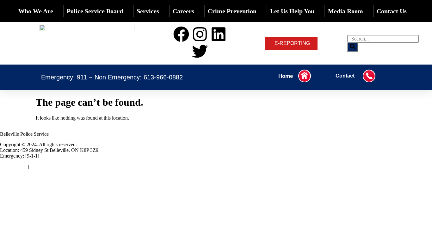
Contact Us (392, 11)
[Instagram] (200, 34)
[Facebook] (181, 34)
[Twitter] (200, 51)
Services (148, 11)
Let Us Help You (292, 11)
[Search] (352, 47)
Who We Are (35, 11)
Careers (183, 11)
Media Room (345, 11)
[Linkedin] (218, 34)
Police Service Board (95, 11)
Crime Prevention (232, 11)
